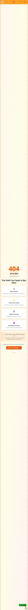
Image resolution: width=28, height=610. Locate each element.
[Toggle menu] (26, 2)
